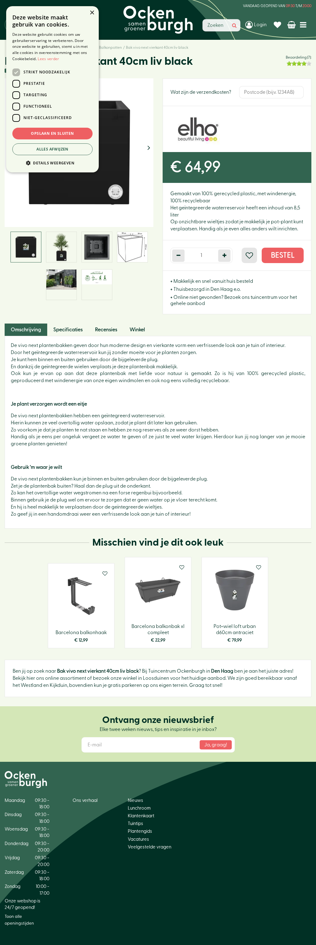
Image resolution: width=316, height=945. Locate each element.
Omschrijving (26, 329)
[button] (52, 162)
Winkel (137, 329)
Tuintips (135, 823)
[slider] (299, 63)
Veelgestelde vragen (149, 847)
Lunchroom (139, 808)
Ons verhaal (85, 800)
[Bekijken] (292, 24)
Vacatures (138, 839)
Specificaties (68, 329)
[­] (304, 24)
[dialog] (52, 89)
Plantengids (140, 831)
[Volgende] (148, 148)
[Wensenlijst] (278, 24)
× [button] (91, 12)
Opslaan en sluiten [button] (52, 133)
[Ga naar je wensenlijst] (278, 24)
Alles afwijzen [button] (52, 149)
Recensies (106, 329)
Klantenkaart (141, 816)
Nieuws (135, 800)
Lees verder (48, 58)
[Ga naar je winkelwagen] (292, 24)
